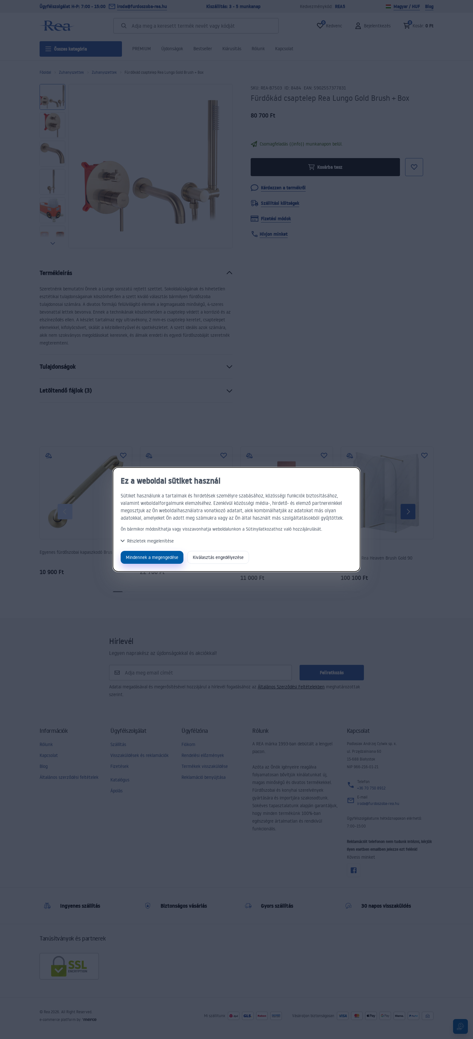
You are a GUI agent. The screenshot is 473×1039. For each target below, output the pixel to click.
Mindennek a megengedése (152, 557)
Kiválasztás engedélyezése (218, 557)
